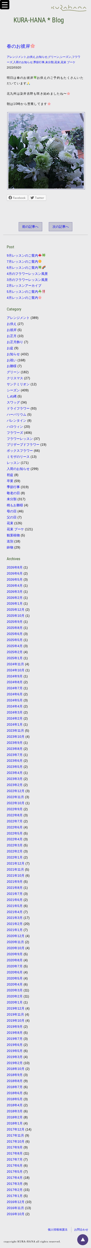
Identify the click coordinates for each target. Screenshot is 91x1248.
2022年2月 (15, 851)
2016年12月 (15, 1202)
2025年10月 (15, 615)
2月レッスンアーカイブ (24, 285)
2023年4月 (15, 773)
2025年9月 (15, 622)
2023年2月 (15, 785)
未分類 (49, 62)
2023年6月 (15, 760)
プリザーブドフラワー (23, 444)
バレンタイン (16, 420)
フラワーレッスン (20, 439)
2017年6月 (15, 1165)
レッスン (13, 463)
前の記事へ (30, 226)
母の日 (12, 511)
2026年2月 (15, 598)
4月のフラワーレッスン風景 (27, 274)
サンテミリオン (18, 384)
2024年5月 (15, 700)
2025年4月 (15, 646)
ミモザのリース (18, 457)
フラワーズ (15, 432)
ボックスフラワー (20, 450)
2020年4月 (15, 984)
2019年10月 (15, 1020)
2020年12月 (15, 936)
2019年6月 (15, 1045)
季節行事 (39, 62)
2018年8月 (15, 1081)
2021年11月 (15, 869)
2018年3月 (15, 1111)
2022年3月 (15, 845)
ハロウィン (15, 426)
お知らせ (41, 57)
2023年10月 (15, 736)
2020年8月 (15, 960)
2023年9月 (15, 743)
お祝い (12, 360)
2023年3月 (15, 779)
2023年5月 (15, 767)
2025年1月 (15, 658)
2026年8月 (15, 567)
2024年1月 (15, 724)
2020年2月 (15, 996)
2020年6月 (15, 972)
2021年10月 (15, 875)
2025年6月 (15, 634)
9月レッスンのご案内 (22, 255)
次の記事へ (60, 226)
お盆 (10, 348)
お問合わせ (81, 1229)
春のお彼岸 (18, 46)
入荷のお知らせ (23, 62)
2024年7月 (15, 688)
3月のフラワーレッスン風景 (27, 280)
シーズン (65, 57)
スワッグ (13, 402)
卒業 (10, 481)
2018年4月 (15, 1105)
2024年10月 (15, 670)
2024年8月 (15, 682)
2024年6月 (15, 694)
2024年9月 (15, 676)
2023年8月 (15, 749)
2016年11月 (15, 1208)
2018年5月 (15, 1099)
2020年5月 (15, 978)
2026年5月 (15, 579)
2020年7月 (15, 966)
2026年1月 (15, 603)
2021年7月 (15, 894)
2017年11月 (15, 1135)
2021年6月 (15, 900)
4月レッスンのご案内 (22, 298)
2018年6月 (15, 1093)
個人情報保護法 (57, 1229)
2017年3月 (15, 1184)
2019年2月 (15, 1063)
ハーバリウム (16, 414)
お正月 (12, 336)
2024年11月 (15, 664)
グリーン (53, 57)
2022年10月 (15, 803)
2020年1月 (15, 1002)
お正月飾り (15, 342)
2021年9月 (15, 881)
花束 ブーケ (68, 62)
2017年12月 (15, 1129)
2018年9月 (15, 1075)
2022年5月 (15, 833)
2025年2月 (15, 652)
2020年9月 (15, 954)
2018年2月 (15, 1117)
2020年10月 (15, 948)
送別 (10, 541)
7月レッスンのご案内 (22, 261)
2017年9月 (15, 1147)
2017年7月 (15, 1159)
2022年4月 (15, 839)
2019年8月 (15, 1032)
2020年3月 (15, 990)
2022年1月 (15, 857)
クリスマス (15, 378)
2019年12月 (15, 1008)
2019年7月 (15, 1039)
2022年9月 (15, 809)
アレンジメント (16, 57)
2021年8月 (15, 887)
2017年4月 (15, 1177)
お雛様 (12, 366)
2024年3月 (15, 712)
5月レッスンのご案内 (22, 291)
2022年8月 (15, 815)
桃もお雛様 (15, 505)
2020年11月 (15, 942)
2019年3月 (15, 1057)
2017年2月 (15, 1190)
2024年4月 (15, 706)
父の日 (12, 517)
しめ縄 (12, 396)
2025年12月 (15, 609)
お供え (31, 57)
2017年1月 (15, 1196)
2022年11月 (15, 797)
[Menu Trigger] (4, 4)
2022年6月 (15, 827)
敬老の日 (13, 493)
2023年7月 (15, 755)
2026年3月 (15, 591)
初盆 (10, 475)
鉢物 (10, 547)
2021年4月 (15, 912)
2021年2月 (15, 924)
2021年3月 (15, 918)
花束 (57, 62)
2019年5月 (15, 1051)
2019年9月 (15, 1026)
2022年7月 (15, 821)
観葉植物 (13, 535)
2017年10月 (15, 1141)
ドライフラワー (18, 408)
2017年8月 (15, 1153)
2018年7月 (15, 1087)
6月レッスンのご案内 (22, 267)
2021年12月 (15, 863)
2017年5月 (15, 1171)
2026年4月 (15, 585)
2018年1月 (15, 1123)
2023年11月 (15, 730)
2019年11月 (15, 1014)
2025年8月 (15, 628)
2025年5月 (15, 640)
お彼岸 (12, 330)
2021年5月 (15, 906)
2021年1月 (15, 930)
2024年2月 (15, 718)
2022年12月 (15, 791)
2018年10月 (15, 1069)
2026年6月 (15, 573)
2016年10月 (15, 1214)
